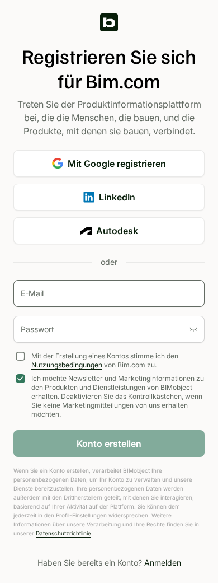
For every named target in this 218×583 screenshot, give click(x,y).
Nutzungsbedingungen (66, 365)
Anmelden (162, 562)
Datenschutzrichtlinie (63, 533)
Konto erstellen (109, 443)
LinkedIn (117, 197)
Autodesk (117, 230)
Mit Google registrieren (117, 163)
